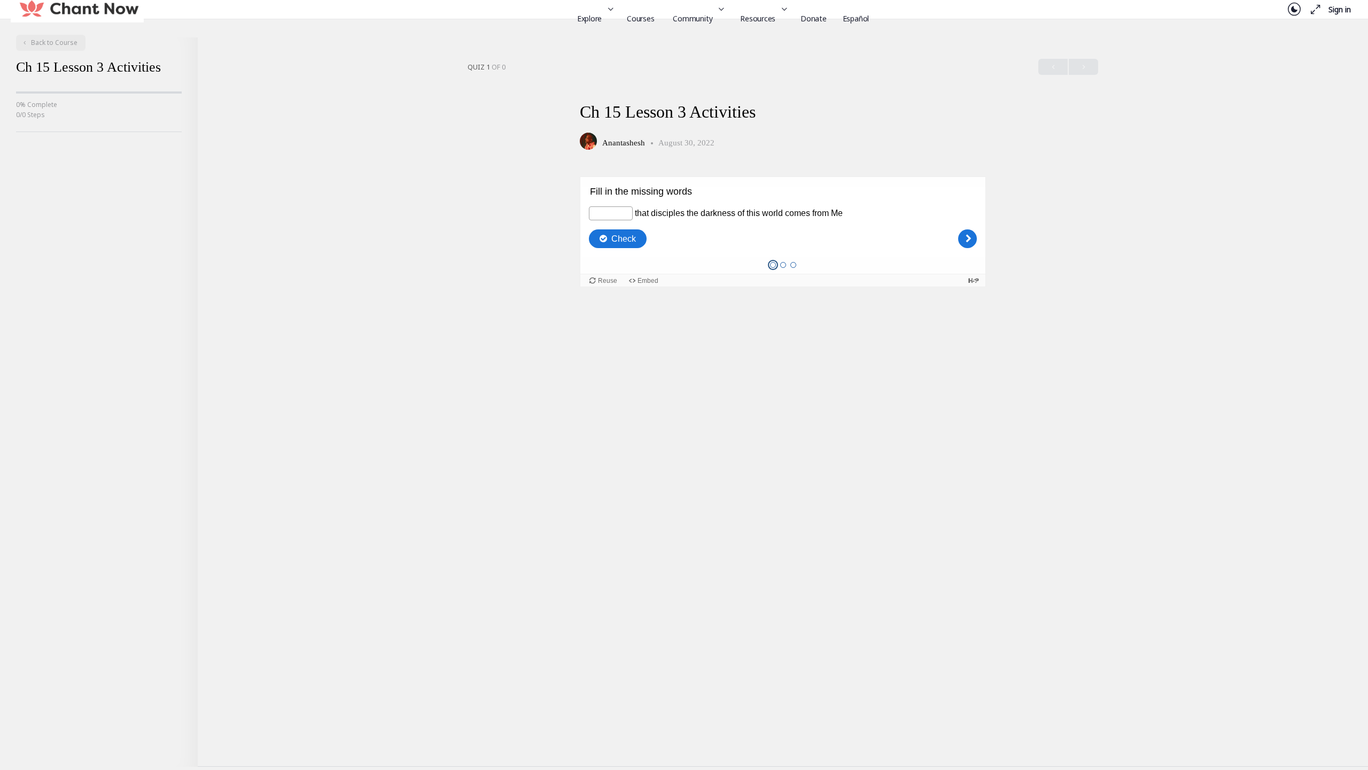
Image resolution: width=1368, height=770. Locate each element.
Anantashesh (624, 142)
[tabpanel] (783, 232)
